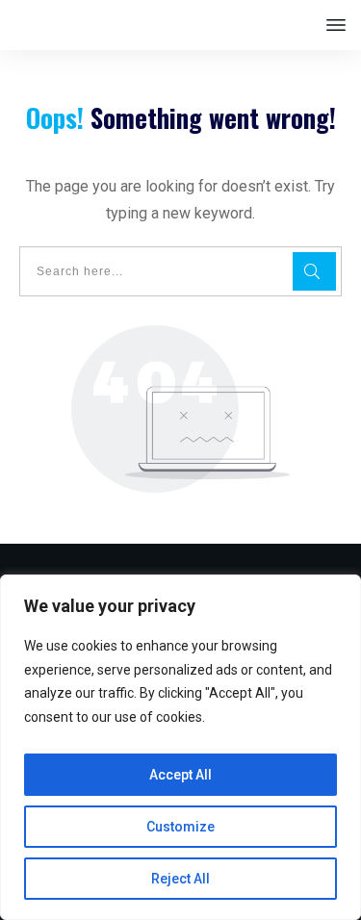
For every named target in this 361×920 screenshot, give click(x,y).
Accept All (180, 774)
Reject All (180, 878)
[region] (180, 747)
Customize (180, 826)
